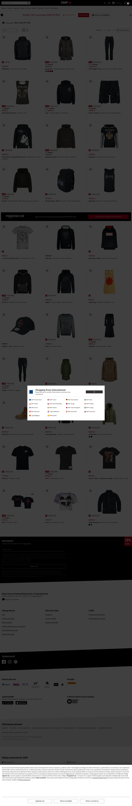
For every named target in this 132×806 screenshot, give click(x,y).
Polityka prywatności (24, 780)
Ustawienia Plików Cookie (99, 778)
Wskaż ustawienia (92, 801)
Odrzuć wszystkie (66, 801)
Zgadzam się (39, 801)
